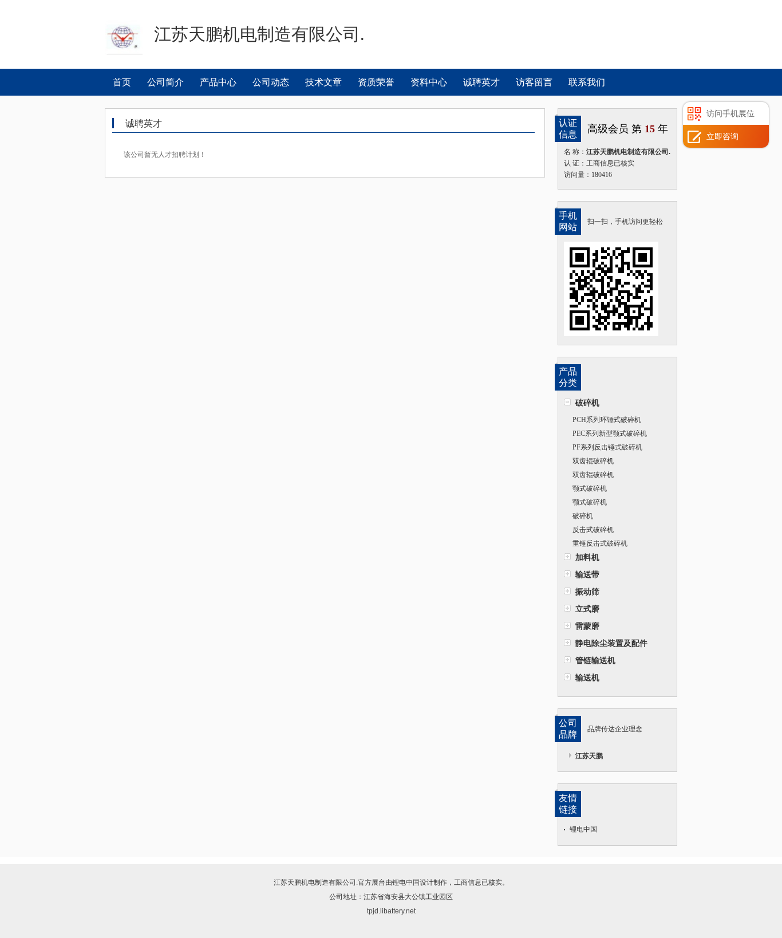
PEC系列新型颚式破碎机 (609, 433)
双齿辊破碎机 (593, 461)
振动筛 (587, 591)
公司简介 (165, 82)
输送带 (587, 574)
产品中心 (218, 82)
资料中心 (428, 82)
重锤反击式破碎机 (599, 543)
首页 (122, 82)
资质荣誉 (376, 82)
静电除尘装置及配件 (611, 643)
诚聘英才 (481, 82)
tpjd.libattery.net (391, 911)
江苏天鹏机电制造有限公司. (316, 882)
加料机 (587, 557)
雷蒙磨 (587, 625)
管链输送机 (595, 660)
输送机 (587, 677)
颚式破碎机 (589, 488)
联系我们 (586, 82)
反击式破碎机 (593, 530)
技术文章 (323, 82)
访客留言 (534, 82)
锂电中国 (583, 829)
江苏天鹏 (589, 756)
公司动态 (270, 82)
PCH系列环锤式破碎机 (606, 420)
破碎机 (587, 402)
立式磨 (587, 608)
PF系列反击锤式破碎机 (607, 447)
